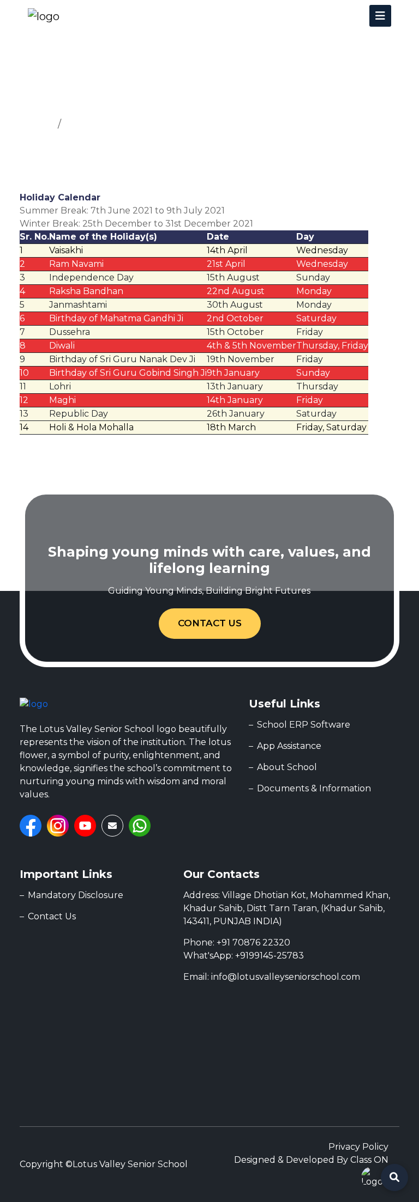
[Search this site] (394, 1177)
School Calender (107, 124)
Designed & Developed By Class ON (311, 1160)
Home (36, 124)
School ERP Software (303, 724)
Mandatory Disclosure (75, 895)
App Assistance (289, 746)
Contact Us (210, 623)
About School (287, 767)
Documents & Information (314, 788)
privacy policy (358, 1147)
